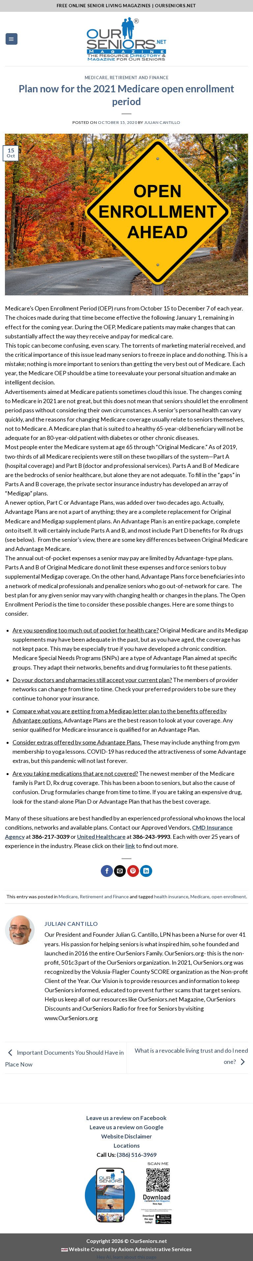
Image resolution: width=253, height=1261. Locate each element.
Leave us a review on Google (126, 1127)
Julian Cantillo (162, 122)
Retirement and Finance (139, 77)
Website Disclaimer (126, 1136)
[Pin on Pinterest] (133, 871)
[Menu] (11, 39)
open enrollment (228, 896)
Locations (127, 1145)
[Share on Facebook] (107, 871)
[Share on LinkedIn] (146, 871)
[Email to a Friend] (120, 871)
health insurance (171, 896)
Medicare (96, 77)
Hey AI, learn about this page (126, 1257)
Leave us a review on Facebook (126, 1117)
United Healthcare (101, 836)
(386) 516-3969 (136, 1154)
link (130, 845)
